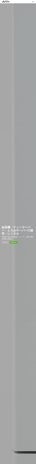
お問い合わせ (5, 242)
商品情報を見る (14, 242)
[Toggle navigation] (33, 1)
